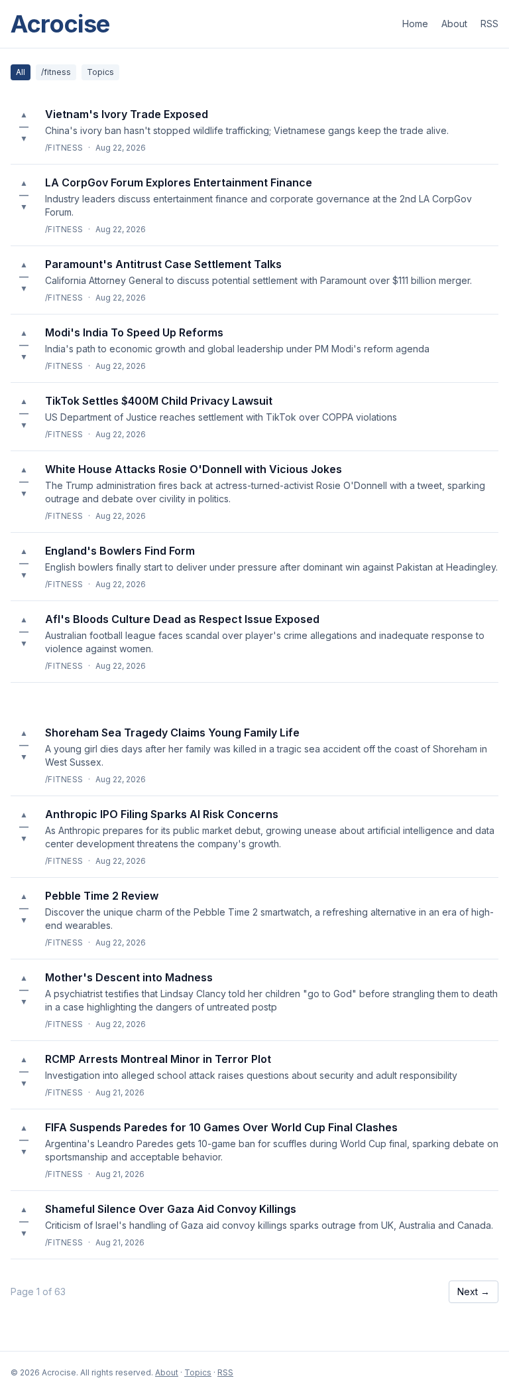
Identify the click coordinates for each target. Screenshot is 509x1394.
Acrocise (60, 24)
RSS (489, 23)
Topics (100, 72)
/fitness (56, 72)
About (454, 23)
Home (415, 23)
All (20, 72)
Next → (473, 1291)
